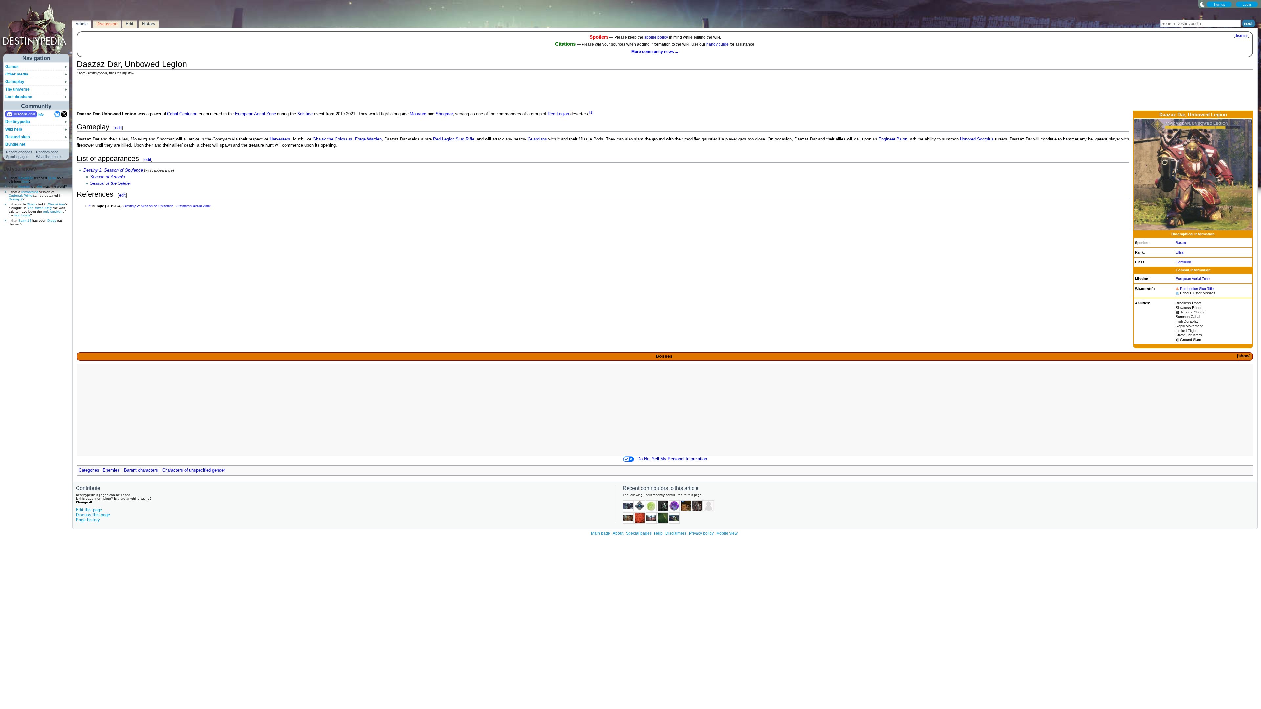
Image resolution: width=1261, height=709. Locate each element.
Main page (600, 533)
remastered (29, 192)
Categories (89, 470)
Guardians (537, 139)
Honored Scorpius (977, 139)
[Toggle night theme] (1202, 4)
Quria (52, 178)
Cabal (172, 114)
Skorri (31, 204)
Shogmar (444, 114)
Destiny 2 (16, 199)
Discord (20, 114)
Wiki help (13, 129)
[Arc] (1177, 293)
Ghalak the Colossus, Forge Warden (347, 139)
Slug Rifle (1206, 288)
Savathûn (25, 178)
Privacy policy (701, 533)
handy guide (717, 44)
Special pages (17, 157)
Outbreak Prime (20, 195)
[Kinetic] (1177, 312)
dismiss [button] (1241, 35)
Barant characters (141, 470)
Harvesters (280, 139)
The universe (17, 89)
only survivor (52, 211)
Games (12, 66)
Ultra (1179, 252)
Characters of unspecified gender (193, 470)
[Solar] (1177, 288)
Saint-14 (24, 220)
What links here (48, 157)
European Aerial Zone (1193, 279)
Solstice (305, 114)
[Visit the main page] (36, 30)
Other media (16, 74)
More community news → (655, 51)
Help (658, 533)
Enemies (111, 470)
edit (118, 127)
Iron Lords (22, 215)
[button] (1243, 356)
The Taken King (40, 208)
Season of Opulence (123, 170)
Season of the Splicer (110, 183)
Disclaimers (675, 533)
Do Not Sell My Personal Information (672, 459)
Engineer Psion (892, 139)
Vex (39, 186)
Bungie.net (15, 144)
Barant (1181, 243)
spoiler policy (656, 37)
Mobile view (727, 533)
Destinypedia (17, 121)
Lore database (18, 97)
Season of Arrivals (107, 177)
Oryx (25, 181)
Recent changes (19, 152)
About (618, 533)
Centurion (1183, 262)
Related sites (17, 137)
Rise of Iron (56, 204)
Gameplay (14, 81)
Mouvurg (418, 114)
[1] (591, 112)
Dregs (51, 220)
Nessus (24, 186)
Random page (47, 152)
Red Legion (1189, 288)
